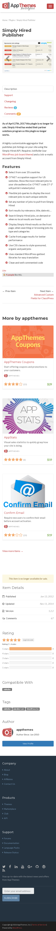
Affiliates (8, 779)
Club (6, 813)
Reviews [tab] (10, 107)
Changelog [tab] (10, 101)
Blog (6, 774)
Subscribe (11, 898)
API (6, 818)
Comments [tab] (12, 113)
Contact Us (9, 784)
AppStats (10, 437)
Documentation (11, 843)
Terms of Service (39, 925)
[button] (7, 56)
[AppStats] (28, 415)
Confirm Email (14, 513)
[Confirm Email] (28, 491)
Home (4, 20)
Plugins (12, 20)
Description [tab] (10, 88)
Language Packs (12, 847)
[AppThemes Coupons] (28, 342)
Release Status (11, 852)
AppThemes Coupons (19, 362)
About (7, 769)
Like (4, 270)
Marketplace (10, 809)
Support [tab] (8, 95)
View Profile (28, 743)
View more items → (12, 550)
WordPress (17, 928)
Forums (7, 838)
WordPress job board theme (17, 154)
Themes (8, 804)
